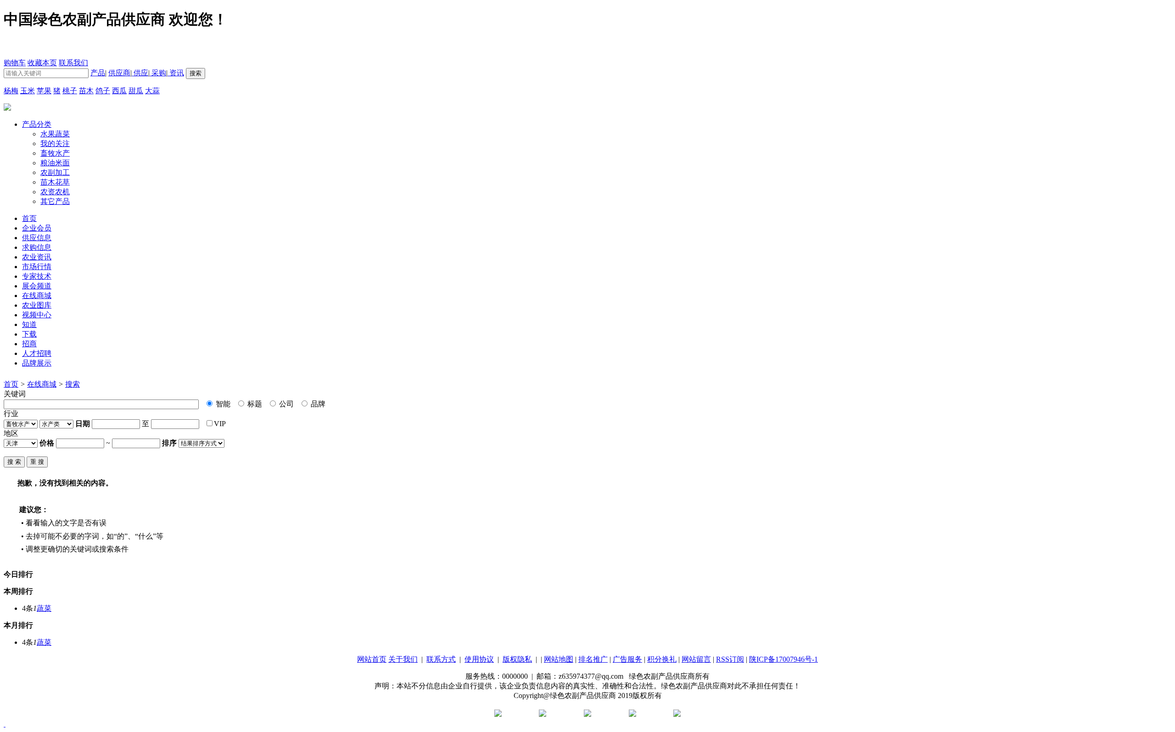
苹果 (44, 91)
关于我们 (403, 659)
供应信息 (36, 238)
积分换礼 (662, 659)
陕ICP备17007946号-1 (783, 659)
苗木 (86, 91)
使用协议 (479, 659)
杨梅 (11, 91)
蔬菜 (44, 608)
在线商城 (36, 295)
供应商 (119, 73)
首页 (11, 384)
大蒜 (152, 91)
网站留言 (696, 659)
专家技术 (36, 276)
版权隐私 (517, 659)
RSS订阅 (730, 659)
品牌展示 (36, 363)
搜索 (72, 384)
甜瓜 (136, 91)
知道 (29, 324)
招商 (29, 344)
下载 (29, 334)
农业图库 (36, 305)
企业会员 (36, 228)
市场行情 (36, 266)
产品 (97, 73)
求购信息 (36, 247)
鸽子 (102, 91)
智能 (222, 404)
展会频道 (36, 286)
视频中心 (36, 315)
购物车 (15, 63)
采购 (158, 73)
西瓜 (119, 91)
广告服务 (627, 659)
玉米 (27, 91)
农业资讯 (36, 257)
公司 (285, 404)
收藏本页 (42, 63)
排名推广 (593, 659)
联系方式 (441, 659)
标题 (254, 404)
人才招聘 (36, 353)
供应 (140, 73)
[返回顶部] (5, 724)
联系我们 (73, 63)
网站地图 (558, 659)
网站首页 (371, 659)
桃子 (69, 91)
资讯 (176, 73)
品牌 (317, 404)
